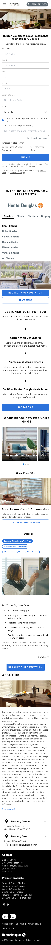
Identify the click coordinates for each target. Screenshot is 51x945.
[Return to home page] (17, 4)
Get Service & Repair (38, 148)
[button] (4, 4)
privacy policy (33, 166)
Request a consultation (25, 667)
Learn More (25, 300)
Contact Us (25, 407)
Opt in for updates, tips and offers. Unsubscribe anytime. (26, 119)
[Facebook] (4, 904)
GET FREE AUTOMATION (25, 523)
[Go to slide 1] (23, 464)
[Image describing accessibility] (9, 916)
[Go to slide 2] (25, 464)
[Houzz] (8, 904)
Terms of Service (16, 173)
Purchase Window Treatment (12, 148)
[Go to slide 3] (28, 464)
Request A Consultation (25, 293)
